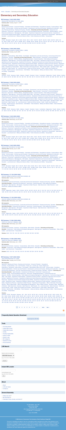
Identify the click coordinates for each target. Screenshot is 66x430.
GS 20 (20, 40)
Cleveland (32, 75)
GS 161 (57, 192)
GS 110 (32, 297)
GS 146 (38, 300)
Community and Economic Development (29, 181)
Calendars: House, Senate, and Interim (12, 399)
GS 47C (36, 40)
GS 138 (10, 300)
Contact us (5, 388)
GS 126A (42, 77)
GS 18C (50, 294)
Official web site (7, 395)
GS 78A (41, 296)
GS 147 (61, 77)
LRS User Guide (7, 387)
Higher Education (37, 57)
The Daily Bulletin (7, 326)
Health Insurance (11, 69)
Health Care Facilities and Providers (22, 287)
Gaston (14, 190)
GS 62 (5, 41)
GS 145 (34, 300)
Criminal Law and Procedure (21, 28)
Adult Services (10, 289)
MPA (53, 1)
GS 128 (16, 192)
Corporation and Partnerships (32, 26)
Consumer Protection (19, 26)
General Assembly (38, 59)
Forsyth (13, 40)
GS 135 (25, 192)
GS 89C (50, 296)
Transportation (49, 36)
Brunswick (8, 40)
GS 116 (33, 77)
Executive (19, 286)
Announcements (7, 342)
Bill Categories (6, 339)
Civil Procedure (21, 265)
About (4, 385)
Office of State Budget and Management (26, 284)
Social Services (19, 69)
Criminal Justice (9, 28)
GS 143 (19, 43)
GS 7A (29, 294)
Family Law (29, 265)
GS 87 (24, 41)
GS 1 (23, 294)
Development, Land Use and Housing (37, 28)
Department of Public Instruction (45, 65)
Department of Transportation (48, 34)
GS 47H (45, 40)
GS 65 (17, 296)
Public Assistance (35, 69)
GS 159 (34, 43)
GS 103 (41, 41)
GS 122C (16, 299)
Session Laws (6, 337)
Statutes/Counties (7, 340)
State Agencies (17, 33)
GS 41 (28, 40)
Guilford (63, 75)
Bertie (17, 75)
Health (42, 68)
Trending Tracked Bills (8, 333)
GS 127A (11, 192)
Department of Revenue (11, 282)
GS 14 (17, 40)
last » (48, 307)
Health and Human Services (34, 68)
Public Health (43, 287)
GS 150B (29, 43)
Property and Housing (20, 29)
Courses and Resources (45, 1)
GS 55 (48, 40)
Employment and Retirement (19, 183)
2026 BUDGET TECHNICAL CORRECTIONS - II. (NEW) (15, 50)
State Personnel (51, 185)
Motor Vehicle (19, 55)
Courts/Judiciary (55, 26)
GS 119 (59, 41)
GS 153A (32, 233)
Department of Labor (13, 65)
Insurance (16, 227)
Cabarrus (22, 75)
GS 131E (54, 299)
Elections (9, 275)
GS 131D (48, 299)
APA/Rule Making (54, 31)
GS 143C (57, 77)
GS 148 (47, 300)
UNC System (25, 33)
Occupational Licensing (45, 26)
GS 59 (5, 138)
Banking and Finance (13, 264)
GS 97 (9, 297)
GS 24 (24, 40)
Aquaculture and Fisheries (20, 31)
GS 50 (57, 294)
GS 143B (24, 43)
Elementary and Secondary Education (40, 29)
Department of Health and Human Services (31, 34)
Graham (59, 75)
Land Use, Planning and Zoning (23, 270)
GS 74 (12, 41)
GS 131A (21, 192)
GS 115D (55, 41)
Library (50, 1)
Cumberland (42, 75)
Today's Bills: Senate (8, 330)
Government (46, 31)
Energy (8, 273)
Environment (11, 31)
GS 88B (28, 41)
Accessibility (34, 412)
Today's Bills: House (7, 328)
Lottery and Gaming (34, 289)
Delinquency (11, 267)
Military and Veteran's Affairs (23, 36)
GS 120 (58, 190)
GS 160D (43, 43)
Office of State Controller (42, 284)
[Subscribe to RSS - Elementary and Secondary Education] (33, 311)
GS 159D (53, 192)
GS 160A (38, 43)
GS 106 (18, 297)
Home (2, 11)
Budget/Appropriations (28, 59)
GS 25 (28, 136)
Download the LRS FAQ (33, 318)
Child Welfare (27, 69)
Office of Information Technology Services (29, 66)
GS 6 (26, 294)
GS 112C (19, 77)
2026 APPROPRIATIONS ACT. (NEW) (10, 258)
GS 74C (26, 190)
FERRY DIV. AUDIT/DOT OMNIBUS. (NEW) (12, 222)
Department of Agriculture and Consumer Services (41, 33)
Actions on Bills (6, 335)
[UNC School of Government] (16, 1)
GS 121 (11, 299)
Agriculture (4, 55)
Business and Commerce (7, 26)
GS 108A (14, 77)
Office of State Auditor (45, 66)
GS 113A (41, 297)
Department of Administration (19, 276)
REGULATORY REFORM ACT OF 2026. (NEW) (13, 21)
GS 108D (27, 297)
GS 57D (53, 40)
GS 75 (16, 41)
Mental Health (51, 287)
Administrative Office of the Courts (37, 267)
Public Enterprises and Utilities (38, 36)
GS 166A (31, 302)
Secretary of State (55, 66)
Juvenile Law (35, 265)
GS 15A (21, 166)
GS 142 (15, 43)
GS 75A (37, 296)
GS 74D (31, 190)
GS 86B (20, 41)
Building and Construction (53, 28)
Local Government (11, 36)
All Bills (4, 332)
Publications (56, 1)
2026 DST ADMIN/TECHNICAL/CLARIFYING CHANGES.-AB (16, 176)
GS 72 (25, 296)
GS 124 (20, 299)
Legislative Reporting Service (9, 6)
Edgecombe (49, 75)
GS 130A (6, 139)
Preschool (50, 270)
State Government (42, 185)
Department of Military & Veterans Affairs (28, 65)
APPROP (4, 75)
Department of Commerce (25, 62)
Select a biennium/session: (8, 353)
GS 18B (45, 294)
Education (7, 11)
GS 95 (40, 167)
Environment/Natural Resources (34, 31)
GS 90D (58, 296)
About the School (40, 1)
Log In (30, 412)
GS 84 (45, 296)
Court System (26, 55)
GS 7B (33, 294)
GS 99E (36, 41)
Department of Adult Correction (47, 60)
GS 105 (45, 41)
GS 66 (8, 41)
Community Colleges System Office (24, 60)
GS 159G (11, 302)
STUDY (3, 40)
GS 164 (26, 302)
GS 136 (47, 77)
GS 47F (40, 40)
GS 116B (53, 190)
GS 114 (46, 297)
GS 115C (50, 41)
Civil (16, 265)
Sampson (19, 294)
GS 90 (32, 41)
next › (43, 307)
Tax (16, 68)
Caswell (27, 75)
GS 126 (38, 77)
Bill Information (7, 397)
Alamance (13, 75)
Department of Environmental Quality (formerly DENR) (24, 63)
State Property (11, 68)
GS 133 (11, 43)
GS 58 (57, 40)
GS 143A (19, 300)
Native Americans (54, 286)
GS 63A (22, 190)
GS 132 (7, 43)
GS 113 (53, 167)
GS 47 (32, 40)
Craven (37, 75)
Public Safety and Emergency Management (24, 229)
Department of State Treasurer (30, 185)
